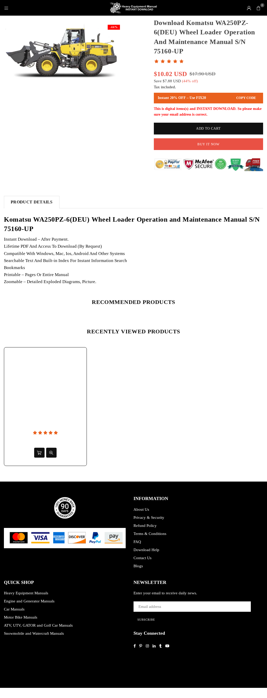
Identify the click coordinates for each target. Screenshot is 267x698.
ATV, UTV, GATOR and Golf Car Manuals (38, 625)
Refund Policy (145, 526)
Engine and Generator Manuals (29, 601)
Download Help (146, 550)
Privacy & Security (149, 517)
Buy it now (208, 144)
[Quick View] (51, 453)
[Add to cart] (39, 453)
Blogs (138, 566)
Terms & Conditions (150, 534)
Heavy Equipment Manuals (26, 593)
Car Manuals (14, 609)
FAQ (137, 542)
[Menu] (6, 8)
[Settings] (249, 8)
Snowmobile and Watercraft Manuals (34, 633)
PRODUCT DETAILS (32, 202)
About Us (141, 509)
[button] (258, 8)
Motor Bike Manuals (20, 617)
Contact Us (142, 558)
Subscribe (146, 619)
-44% (114, 27)
